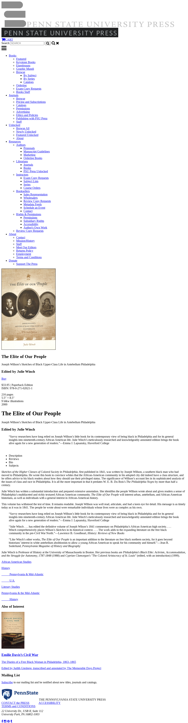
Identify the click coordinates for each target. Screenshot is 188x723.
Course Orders (32, 187)
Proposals (29, 148)
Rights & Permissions (28, 214)
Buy (3, 378)
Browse (20, 72)
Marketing (29, 154)
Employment (23, 254)
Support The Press (26, 263)
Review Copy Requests (37, 201)
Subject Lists (31, 181)
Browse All (22, 128)
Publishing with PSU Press (31, 118)
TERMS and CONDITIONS (18, 706)
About (20, 138)
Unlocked (14, 125)
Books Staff (23, 91)
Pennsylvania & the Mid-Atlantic (20, 593)
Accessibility (31, 224)
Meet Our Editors (26, 247)
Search (5, 43)
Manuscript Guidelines (37, 151)
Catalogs (29, 82)
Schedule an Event (34, 207)
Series (27, 184)
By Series (29, 78)
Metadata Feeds (33, 204)
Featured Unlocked (27, 134)
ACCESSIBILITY (50, 702)
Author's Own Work (35, 227)
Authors (21, 144)
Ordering (21, 85)
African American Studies (16, 561)
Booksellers (23, 191)
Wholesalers (31, 197)
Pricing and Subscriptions (31, 101)
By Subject (30, 75)
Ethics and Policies (27, 115)
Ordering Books (33, 158)
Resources (15, 141)
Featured (21, 58)
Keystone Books (25, 62)
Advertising (23, 111)
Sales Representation (36, 194)
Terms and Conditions (29, 257)
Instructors (22, 174)
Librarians (22, 161)
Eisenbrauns (23, 65)
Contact (28, 211)
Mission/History (25, 240)
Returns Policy (24, 250)
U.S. (8, 580)
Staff (19, 121)
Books (12, 55)
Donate (13, 260)
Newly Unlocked (26, 131)
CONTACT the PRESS (15, 702)
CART (9, 39)
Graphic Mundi (25, 68)
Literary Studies (10, 586)
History (5, 568)
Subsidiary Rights (34, 220)
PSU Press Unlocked (36, 171)
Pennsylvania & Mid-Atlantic (22, 574)
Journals (13, 95)
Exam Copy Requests (28, 88)
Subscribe (7, 682)
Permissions (23, 108)
